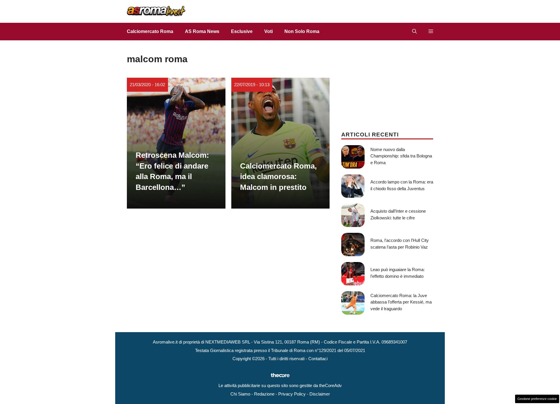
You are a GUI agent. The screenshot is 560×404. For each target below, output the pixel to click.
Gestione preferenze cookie (537, 398)
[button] (414, 31)
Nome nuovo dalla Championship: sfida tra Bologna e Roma (401, 156)
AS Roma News (202, 31)
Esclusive (242, 31)
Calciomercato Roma (150, 31)
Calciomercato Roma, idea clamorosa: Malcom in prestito (278, 177)
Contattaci (318, 358)
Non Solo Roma (301, 31)
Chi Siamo (240, 393)
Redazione (264, 393)
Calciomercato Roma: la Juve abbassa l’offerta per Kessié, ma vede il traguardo (401, 302)
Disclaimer (319, 393)
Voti (268, 31)
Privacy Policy (292, 393)
